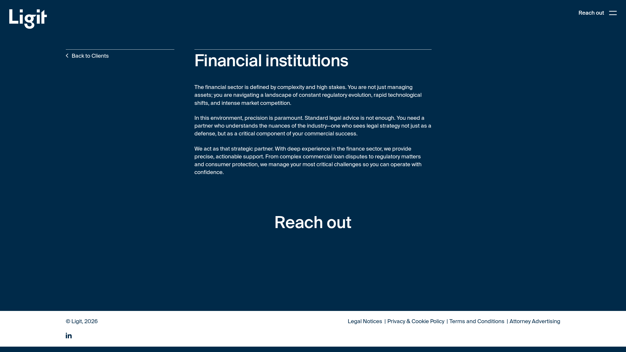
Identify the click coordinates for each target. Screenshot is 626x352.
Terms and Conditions (476, 321)
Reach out (591, 12)
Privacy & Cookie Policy (415, 321)
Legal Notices (365, 321)
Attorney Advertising (535, 321)
